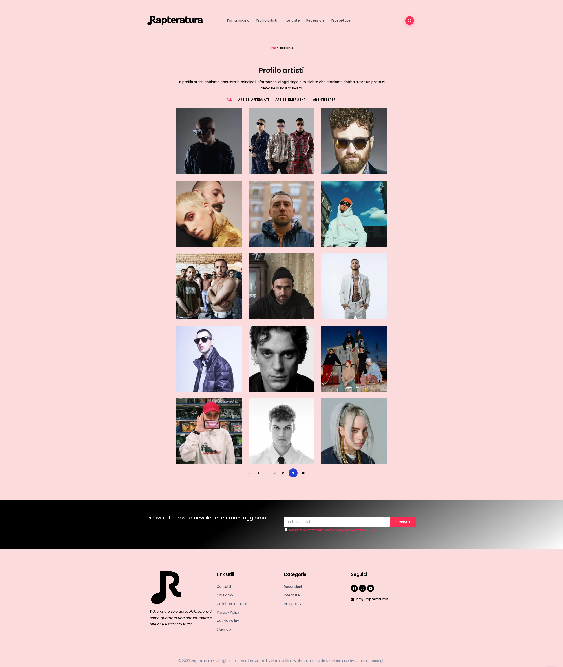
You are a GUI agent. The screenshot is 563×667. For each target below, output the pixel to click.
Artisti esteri (324, 99)
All (229, 99)
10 (303, 473)
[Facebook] (354, 588)
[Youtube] (370, 588)
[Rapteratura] (175, 20)
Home (272, 48)
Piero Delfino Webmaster (292, 660)
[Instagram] (362, 588)
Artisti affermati (253, 99)
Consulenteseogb (370, 660)
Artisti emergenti (291, 99)
